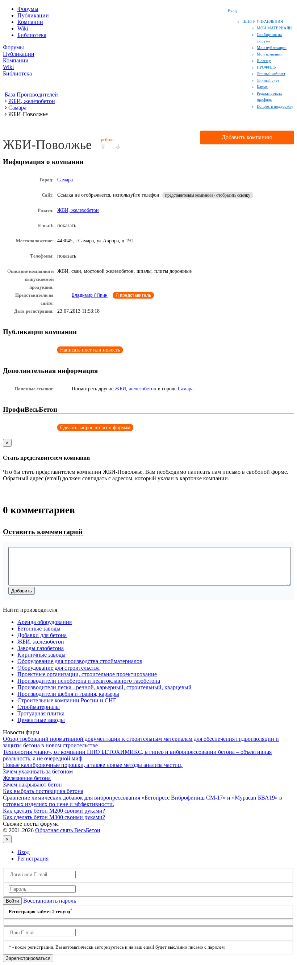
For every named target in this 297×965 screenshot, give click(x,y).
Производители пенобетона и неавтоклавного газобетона (88, 681)
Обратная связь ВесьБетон (67, 830)
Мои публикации (271, 47)
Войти (12, 901)
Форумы (27, 9)
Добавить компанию (247, 137)
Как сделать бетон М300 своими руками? (54, 817)
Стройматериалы (38, 707)
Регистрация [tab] (33, 858)
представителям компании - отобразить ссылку (207, 195)
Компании (30, 22)
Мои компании (270, 54)
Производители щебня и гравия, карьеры (68, 694)
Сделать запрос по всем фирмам (95, 427)
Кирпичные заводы (41, 655)
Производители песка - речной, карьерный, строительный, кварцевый (104, 687)
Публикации (33, 15)
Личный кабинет (271, 73)
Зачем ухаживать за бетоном (38, 771)
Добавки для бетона (42, 635)
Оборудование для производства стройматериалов (79, 661)
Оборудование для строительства (58, 668)
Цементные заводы (41, 720)
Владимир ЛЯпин (90, 295)
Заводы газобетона (40, 648)
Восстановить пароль (49, 901)
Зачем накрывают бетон (32, 784)
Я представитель (133, 295)
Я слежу (264, 60)
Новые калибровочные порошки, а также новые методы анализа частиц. (93, 765)
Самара (65, 179)
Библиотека (31, 35)
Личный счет (268, 80)
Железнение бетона (27, 778)
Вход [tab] (23, 852)
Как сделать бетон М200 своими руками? (54, 811)
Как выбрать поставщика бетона (43, 791)
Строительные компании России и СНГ (66, 700)
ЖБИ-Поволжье (47, 144)
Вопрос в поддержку (275, 106)
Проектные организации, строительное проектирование (87, 674)
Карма (262, 87)
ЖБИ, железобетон (78, 210)
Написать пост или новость (90, 350)
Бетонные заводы (38, 628)
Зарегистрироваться (28, 958)
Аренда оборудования (44, 622)
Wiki (22, 28)
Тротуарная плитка (40, 713)
